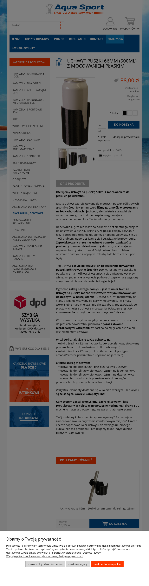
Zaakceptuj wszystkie (107, 564)
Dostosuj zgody (78, 564)
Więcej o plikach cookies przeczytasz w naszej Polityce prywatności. (44, 556)
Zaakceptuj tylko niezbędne (45, 564)
